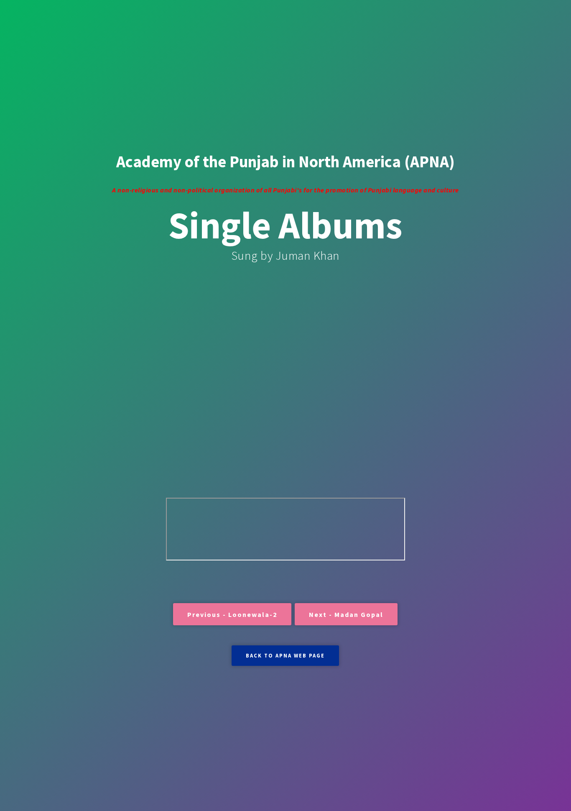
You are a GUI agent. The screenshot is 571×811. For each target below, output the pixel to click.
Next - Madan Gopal (346, 614)
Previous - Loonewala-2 (232, 614)
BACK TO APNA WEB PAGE (285, 655)
